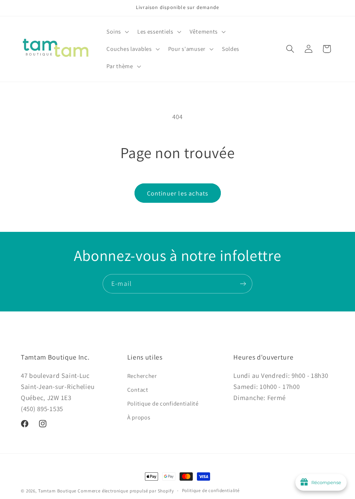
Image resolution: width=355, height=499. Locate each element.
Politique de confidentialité (163, 403)
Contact (137, 389)
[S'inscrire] (243, 283)
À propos (138, 417)
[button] (117, 31)
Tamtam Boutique (57, 491)
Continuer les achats (177, 193)
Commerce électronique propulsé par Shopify (126, 491)
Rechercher (142, 376)
